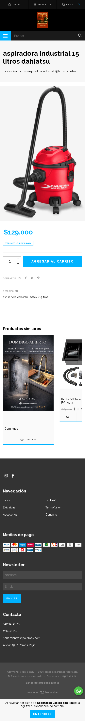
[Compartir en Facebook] (25, 278)
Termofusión (53, 507)
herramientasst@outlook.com (22, 638)
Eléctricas (9, 507)
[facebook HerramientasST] (13, 475)
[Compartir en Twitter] (32, 278)
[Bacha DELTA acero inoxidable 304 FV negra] (68, 416)
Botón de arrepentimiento (42, 682)
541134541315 (11, 623)
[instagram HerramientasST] (6, 475)
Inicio (6, 71)
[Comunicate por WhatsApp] (78, 690)
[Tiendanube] (42, 693)
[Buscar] (79, 35)
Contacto (51, 514)
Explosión (51, 500)
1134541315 (10, 631)
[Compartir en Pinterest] (38, 278)
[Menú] (5, 35)
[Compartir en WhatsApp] (20, 278)
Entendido (42, 714)
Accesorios (10, 514)
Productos (19, 71)
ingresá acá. (69, 676)
